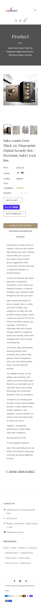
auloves (19, 179)
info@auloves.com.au (15, 532)
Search (6, 548)
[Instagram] (26, 581)
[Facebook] (14, 581)
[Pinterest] (20, 581)
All (19, 43)
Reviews (20, 237)
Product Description (20, 226)
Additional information (20, 231)
